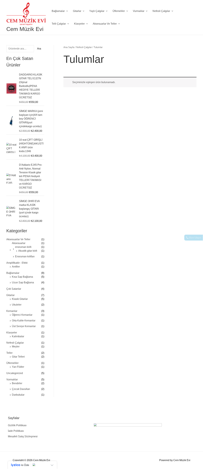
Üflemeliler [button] (119, 11)
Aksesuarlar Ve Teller (18, 239)
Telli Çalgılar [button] (59, 23)
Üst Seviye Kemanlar (24, 326)
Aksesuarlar (18, 243)
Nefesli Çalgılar (15, 342)
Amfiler (16, 266)
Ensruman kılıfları (25, 256)
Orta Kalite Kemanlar (23, 320)
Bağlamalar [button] (58, 11)
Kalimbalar (18, 336)
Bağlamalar (12, 273)
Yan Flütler (18, 366)
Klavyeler (11, 332)
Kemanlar (11, 311)
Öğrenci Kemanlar (22, 314)
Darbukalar (18, 394)
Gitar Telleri (18, 356)
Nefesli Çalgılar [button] (161, 11)
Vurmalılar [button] (138, 11)
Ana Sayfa (68, 47)
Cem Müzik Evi (24, 29)
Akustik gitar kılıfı (27, 250)
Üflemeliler (12, 363)
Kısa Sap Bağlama (22, 276)
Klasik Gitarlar (20, 299)
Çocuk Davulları (21, 389)
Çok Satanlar (13, 288)
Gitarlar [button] (77, 11)
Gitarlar (10, 295)
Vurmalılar (12, 379)
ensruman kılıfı (23, 247)
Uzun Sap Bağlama (23, 282)
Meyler (16, 346)
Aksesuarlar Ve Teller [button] (105, 23)
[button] (66, 11)
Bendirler (17, 383)
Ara (39, 48)
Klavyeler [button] (79, 23)
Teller (9, 353)
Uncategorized (14, 373)
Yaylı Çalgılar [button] (96, 11)
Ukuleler (16, 304)
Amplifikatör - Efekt (16, 262)
